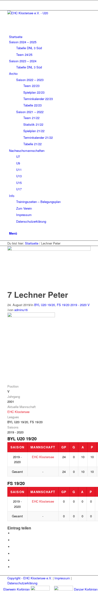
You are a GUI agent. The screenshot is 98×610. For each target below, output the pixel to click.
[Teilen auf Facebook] (13, 533)
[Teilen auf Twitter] (13, 540)
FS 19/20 (63, 305)
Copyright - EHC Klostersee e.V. (29, 578)
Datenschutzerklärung (22, 583)
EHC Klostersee (18, 411)
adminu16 (21, 309)
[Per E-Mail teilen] (13, 567)
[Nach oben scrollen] (1, 607)
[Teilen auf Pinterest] (13, 553)
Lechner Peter (37, 294)
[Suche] (10, 228)
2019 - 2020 (78, 305)
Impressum (62, 578)
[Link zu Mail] (10, 2)
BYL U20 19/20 (44, 305)
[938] (49, 249)
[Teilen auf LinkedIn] (13, 560)
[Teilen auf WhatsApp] (13, 546)
